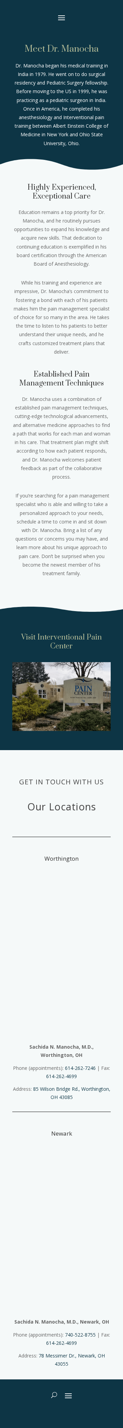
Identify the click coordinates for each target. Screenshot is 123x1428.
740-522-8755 (80, 1334)
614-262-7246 (80, 1068)
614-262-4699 (61, 1076)
